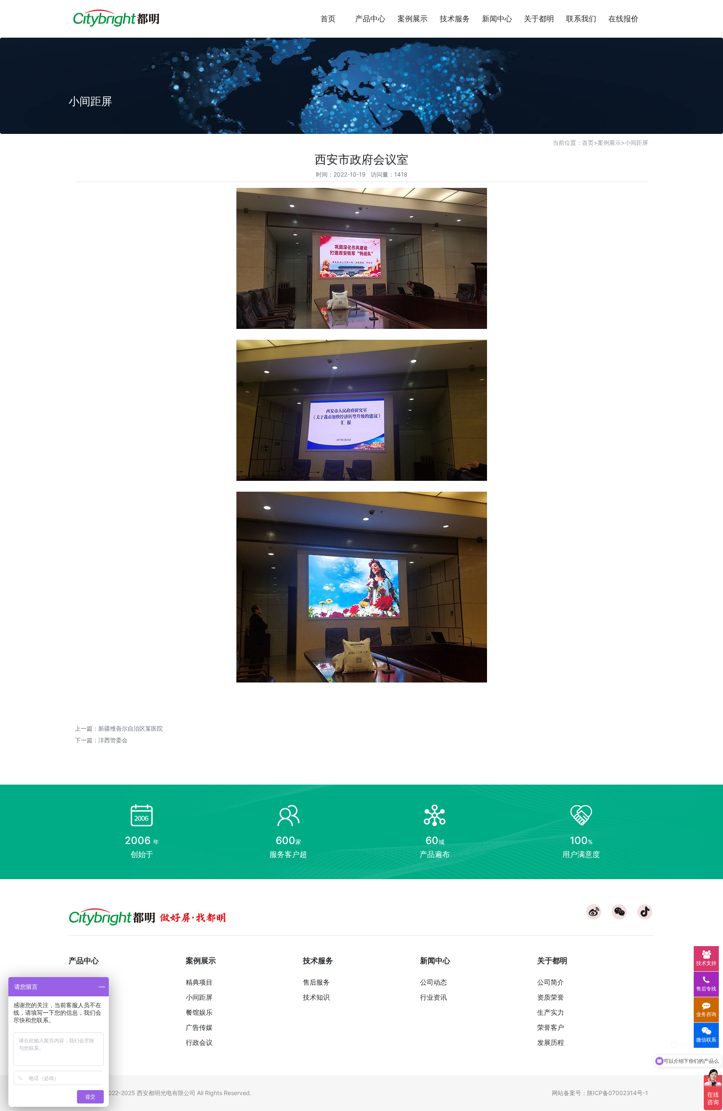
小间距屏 (636, 142)
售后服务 (316, 982)
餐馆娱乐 (199, 1012)
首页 (328, 18)
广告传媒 (199, 1027)
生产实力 (550, 1012)
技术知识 (316, 997)
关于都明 (539, 18)
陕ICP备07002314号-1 (617, 1092)
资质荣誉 (550, 997)
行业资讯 (433, 997)
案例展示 (412, 18)
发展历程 (550, 1042)
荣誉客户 (550, 1027)
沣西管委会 (113, 740)
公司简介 (550, 982)
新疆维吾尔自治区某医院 (130, 728)
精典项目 (199, 982)
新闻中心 (497, 18)
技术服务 (455, 18)
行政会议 (199, 1042)
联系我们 (581, 18)
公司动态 (433, 982)
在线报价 (623, 18)
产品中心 (370, 18)
